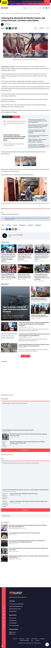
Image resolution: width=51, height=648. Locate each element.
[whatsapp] (13, 28)
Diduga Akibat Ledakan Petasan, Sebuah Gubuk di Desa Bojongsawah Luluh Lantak (29, 208)
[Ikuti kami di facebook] (3, 608)
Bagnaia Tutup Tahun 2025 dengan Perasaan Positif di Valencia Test (28, 501)
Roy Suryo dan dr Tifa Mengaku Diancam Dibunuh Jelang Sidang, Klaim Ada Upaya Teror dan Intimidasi (38, 146)
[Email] (16, 28)
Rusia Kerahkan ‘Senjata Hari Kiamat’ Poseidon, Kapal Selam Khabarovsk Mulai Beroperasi (28, 556)
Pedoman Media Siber (24, 640)
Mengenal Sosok (47, 3)
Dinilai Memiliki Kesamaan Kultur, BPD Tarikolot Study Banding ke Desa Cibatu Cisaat (41, 257)
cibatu (2, 262)
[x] (10, 28)
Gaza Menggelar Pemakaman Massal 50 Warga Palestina (18, 430)
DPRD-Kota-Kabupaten (35, 301)
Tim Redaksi (42, 638)
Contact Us (18, 3)
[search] (40, 8)
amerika (4, 313)
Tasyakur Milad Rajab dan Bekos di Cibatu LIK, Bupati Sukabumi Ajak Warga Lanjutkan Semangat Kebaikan (8, 258)
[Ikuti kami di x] (3, 611)
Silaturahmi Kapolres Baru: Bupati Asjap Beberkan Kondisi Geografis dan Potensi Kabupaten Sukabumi (34, 324)
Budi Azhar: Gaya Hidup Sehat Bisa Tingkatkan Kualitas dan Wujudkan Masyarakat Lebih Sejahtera (27, 526)
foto (10, 543)
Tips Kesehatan (12, 620)
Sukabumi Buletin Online (15, 608)
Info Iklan (37, 640)
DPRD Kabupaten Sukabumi (14, 528)
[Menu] (46, 8)
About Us (12, 3)
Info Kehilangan (13, 623)
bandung (33, 318)
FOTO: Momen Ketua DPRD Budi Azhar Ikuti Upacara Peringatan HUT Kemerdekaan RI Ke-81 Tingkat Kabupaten (27, 541)
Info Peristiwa (12, 618)
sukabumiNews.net (29, 643)
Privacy (35, 3)
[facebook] (7, 28)
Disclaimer (29, 3)
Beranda (2, 13)
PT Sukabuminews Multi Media (16, 604)
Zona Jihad (40, 3)
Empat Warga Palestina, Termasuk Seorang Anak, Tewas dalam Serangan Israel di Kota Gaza (14, 137)
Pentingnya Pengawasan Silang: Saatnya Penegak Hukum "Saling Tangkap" (36, 131)
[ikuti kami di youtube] (3, 618)
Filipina (11, 436)
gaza (9, 1)
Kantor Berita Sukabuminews (16, 606)
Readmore (24, 450)
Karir (32, 640)
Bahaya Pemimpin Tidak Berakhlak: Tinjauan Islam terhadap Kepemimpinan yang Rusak (37, 141)
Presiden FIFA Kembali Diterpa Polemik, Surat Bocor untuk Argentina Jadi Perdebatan (34, 334)
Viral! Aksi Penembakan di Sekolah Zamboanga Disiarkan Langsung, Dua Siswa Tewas (28, 434)
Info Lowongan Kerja (14, 625)
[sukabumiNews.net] (5, 8)
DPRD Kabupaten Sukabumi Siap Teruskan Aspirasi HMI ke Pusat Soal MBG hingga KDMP (37, 121)
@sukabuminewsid (6, 515)
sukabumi (7, 13)
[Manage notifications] (2, 646)
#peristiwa (30, 225)
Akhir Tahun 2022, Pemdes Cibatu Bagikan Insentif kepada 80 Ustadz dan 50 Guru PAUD (25, 257)
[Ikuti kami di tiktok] (3, 621)
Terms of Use (34, 638)
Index (25, 356)
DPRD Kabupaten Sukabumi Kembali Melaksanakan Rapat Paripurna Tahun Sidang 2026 (39, 299)
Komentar (13, 634)
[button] (41, 33)
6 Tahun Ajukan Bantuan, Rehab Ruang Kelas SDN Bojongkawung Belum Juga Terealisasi (41, 277)
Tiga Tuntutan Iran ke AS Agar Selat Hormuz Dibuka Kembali (15, 309)
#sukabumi (38, 225)
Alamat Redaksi (12, 611)
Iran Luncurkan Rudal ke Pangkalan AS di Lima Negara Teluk (38, 136)
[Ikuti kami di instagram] (3, 614)
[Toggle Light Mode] (44, 8)
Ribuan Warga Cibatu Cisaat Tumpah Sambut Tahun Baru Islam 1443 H (24, 276)
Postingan (13, 632)
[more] (19, 28)
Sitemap (24, 3)
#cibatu (9, 225)
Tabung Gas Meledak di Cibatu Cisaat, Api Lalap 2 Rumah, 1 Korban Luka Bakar (8, 276)
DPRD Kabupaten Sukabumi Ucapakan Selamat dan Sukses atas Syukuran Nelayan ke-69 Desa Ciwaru (38, 126)
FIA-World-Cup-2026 (23, 337)
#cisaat (15, 225)
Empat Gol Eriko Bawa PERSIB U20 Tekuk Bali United (23, 493)
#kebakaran (22, 225)
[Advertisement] (26, 575)
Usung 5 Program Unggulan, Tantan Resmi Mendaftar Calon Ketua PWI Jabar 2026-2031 (39, 316)
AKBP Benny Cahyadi (23, 327)
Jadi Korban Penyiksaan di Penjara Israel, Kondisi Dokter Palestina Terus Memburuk (34, 345)
